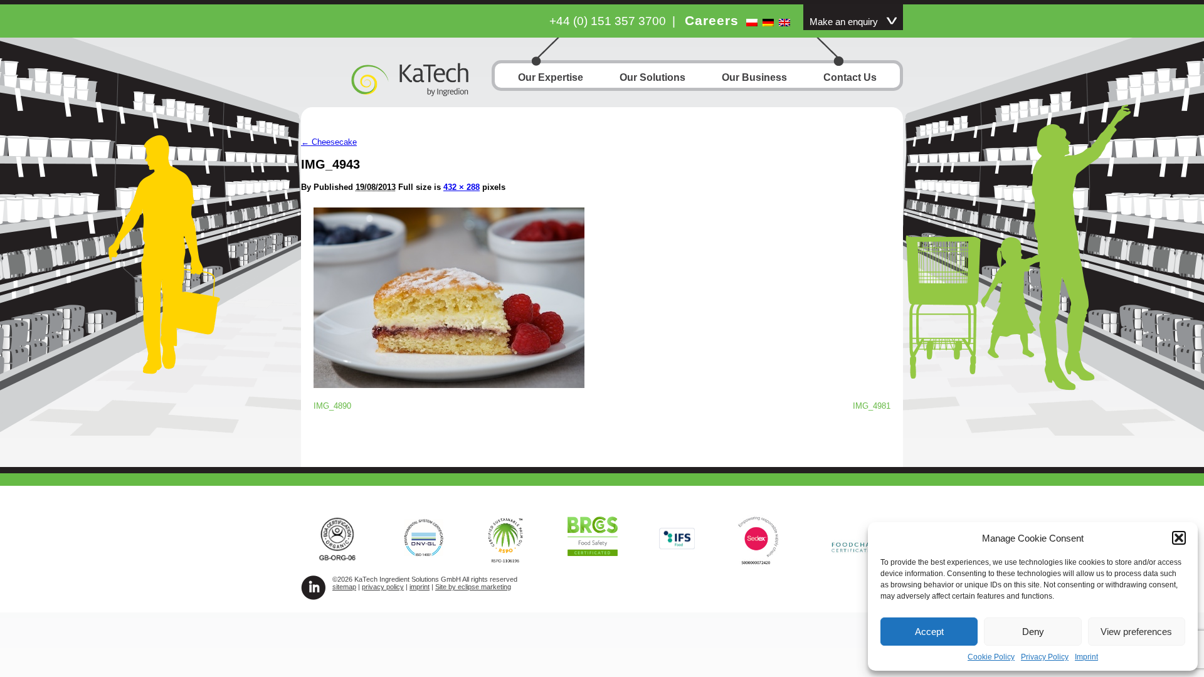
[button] (1179, 538)
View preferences (1136, 631)
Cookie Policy (991, 657)
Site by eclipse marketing (473, 586)
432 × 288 (461, 187)
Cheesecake (329, 142)
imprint (419, 586)
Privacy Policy (1045, 657)
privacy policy (383, 586)
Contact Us (850, 77)
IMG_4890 (332, 406)
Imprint (1086, 657)
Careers (712, 20)
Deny (1033, 631)
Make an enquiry (844, 22)
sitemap (344, 586)
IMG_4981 (871, 406)
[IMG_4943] (449, 384)
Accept (929, 631)
